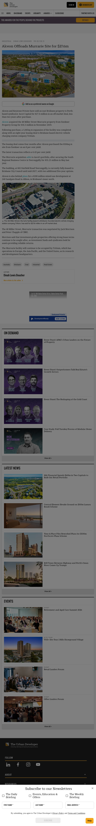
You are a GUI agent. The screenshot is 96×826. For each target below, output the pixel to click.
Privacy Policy (58, 813)
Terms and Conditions (76, 813)
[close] (92, 788)
